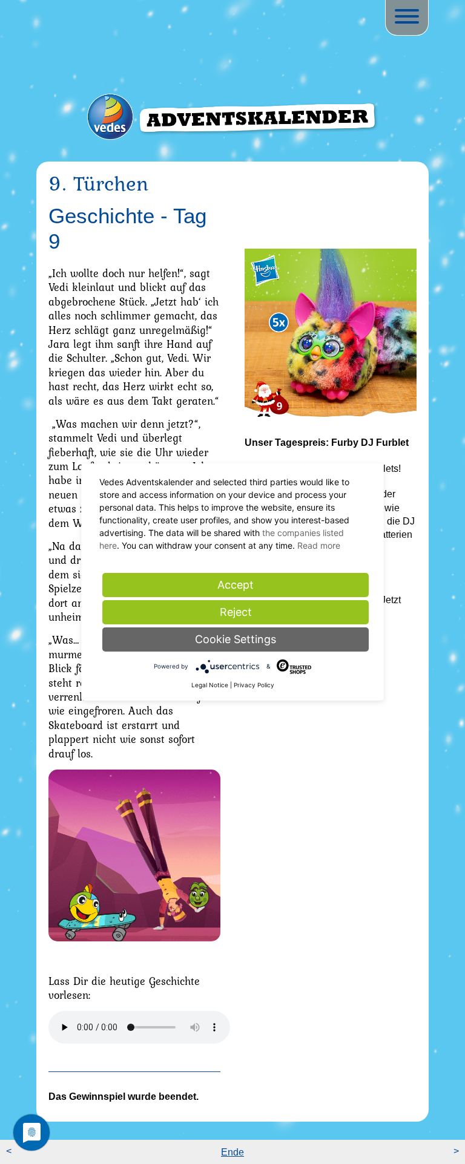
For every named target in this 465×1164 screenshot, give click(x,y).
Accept (235, 584)
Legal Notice (209, 684)
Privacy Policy (254, 684)
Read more (318, 545)
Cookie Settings (235, 639)
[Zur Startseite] (232, 129)
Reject (236, 612)
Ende (232, 1152)
